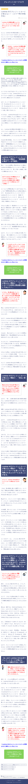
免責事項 (19, 780)
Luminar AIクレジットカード (7, 764)
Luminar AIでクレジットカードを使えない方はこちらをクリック (14, 70)
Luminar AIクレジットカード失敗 (7, 769)
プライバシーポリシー (11, 780)
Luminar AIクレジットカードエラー (20, 764)
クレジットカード (9, 776)
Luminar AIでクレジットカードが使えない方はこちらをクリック (14, 270)
